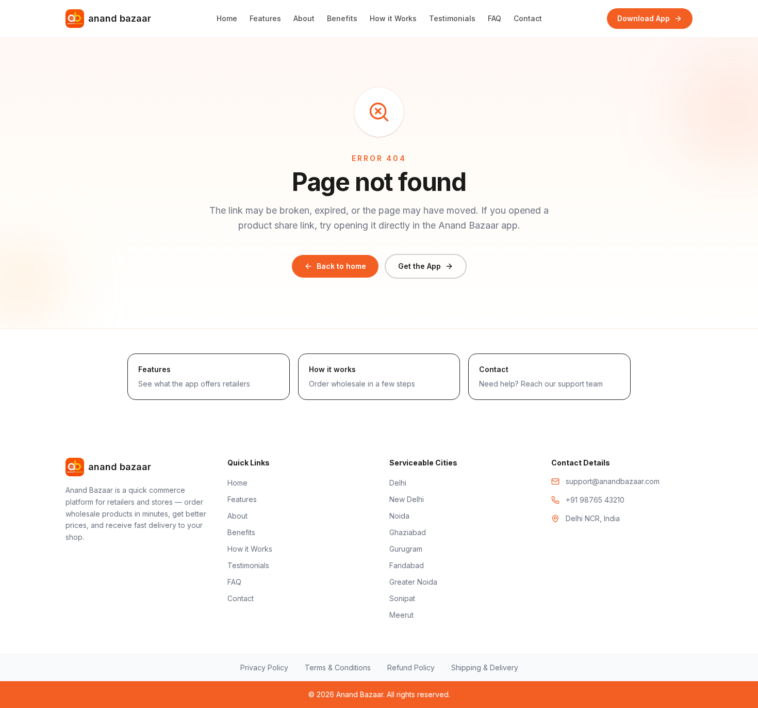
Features (265, 18)
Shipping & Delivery (484, 667)
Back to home (341, 266)
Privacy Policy (264, 667)
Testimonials (452, 18)
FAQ (494, 18)
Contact (528, 18)
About (304, 18)
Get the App (419, 266)
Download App (643, 18)
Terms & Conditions (338, 667)
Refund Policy (411, 667)
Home (227, 18)
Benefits (342, 18)
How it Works (393, 18)
